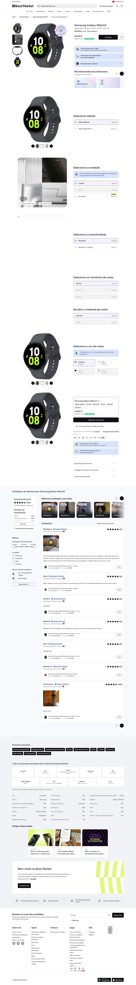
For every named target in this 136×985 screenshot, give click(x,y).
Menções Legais (75, 955)
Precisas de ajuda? (106, 6)
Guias (33, 956)
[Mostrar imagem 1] (37, 146)
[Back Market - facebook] (22, 943)
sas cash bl (97, 431)
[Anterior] (33, 146)
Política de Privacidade (77, 943)
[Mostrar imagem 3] (47, 146)
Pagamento (35, 942)
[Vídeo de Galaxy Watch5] (17, 39)
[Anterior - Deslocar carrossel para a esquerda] (117, 74)
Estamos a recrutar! (18, 940)
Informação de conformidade (111, 431)
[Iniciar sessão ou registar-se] (117, 6)
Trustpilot (92, 932)
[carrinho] (122, 6)
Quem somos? (17, 932)
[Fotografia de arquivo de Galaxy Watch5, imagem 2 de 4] (17, 51)
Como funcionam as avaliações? (24, 528)
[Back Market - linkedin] (18, 943)
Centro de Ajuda (36, 953)
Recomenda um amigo (57, 932)
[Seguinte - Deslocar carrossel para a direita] (122, 74)
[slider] (13, 546)
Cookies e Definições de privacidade (77, 946)
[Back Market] (22, 6)
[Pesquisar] (38, 6)
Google (33, 879)
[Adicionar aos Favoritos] (121, 37)
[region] (99, 83)
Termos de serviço (75, 932)
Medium (91, 935)
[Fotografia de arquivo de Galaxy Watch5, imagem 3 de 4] (17, 62)
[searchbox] (69, 6)
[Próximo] (51, 146)
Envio (33, 945)
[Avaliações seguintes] (122, 726)
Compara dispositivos (38, 959)
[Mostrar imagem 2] (42, 146)
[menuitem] (40, 11)
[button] (60, 30)
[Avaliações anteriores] (117, 726)
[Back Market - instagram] (13, 943)
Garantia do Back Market (77, 940)
